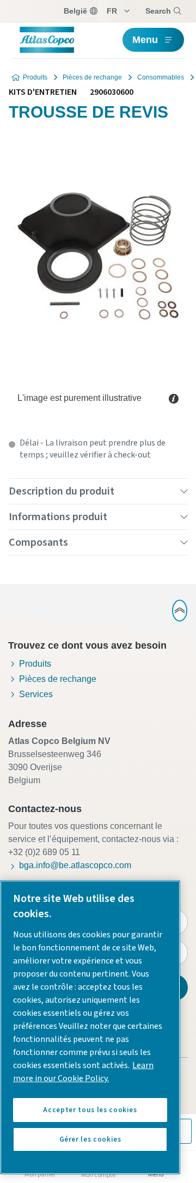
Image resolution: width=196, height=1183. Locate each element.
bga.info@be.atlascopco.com (75, 865)
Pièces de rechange (92, 77)
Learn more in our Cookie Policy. (83, 1071)
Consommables (160, 77)
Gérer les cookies (90, 1139)
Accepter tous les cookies (90, 1110)
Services (36, 694)
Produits (35, 77)
